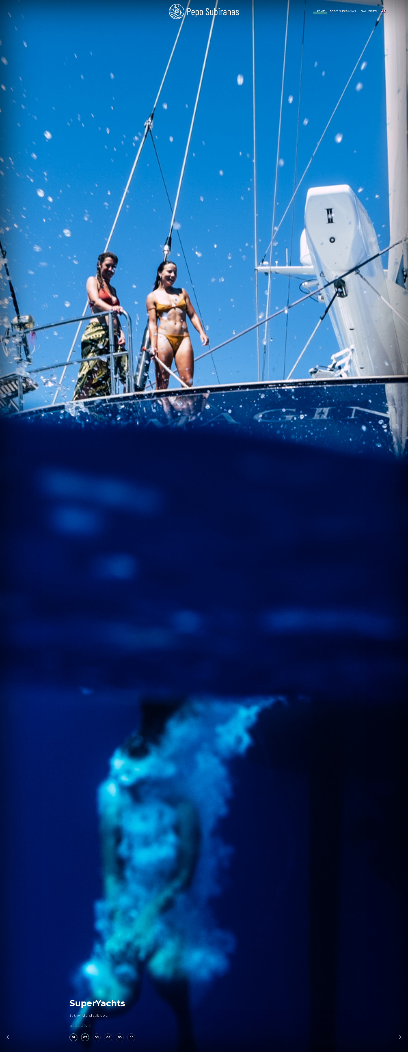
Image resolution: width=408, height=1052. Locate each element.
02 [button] (85, 1037)
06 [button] (131, 1037)
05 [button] (120, 1037)
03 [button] (97, 1037)
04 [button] (108, 1037)
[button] (8, 1037)
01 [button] (73, 1037)
